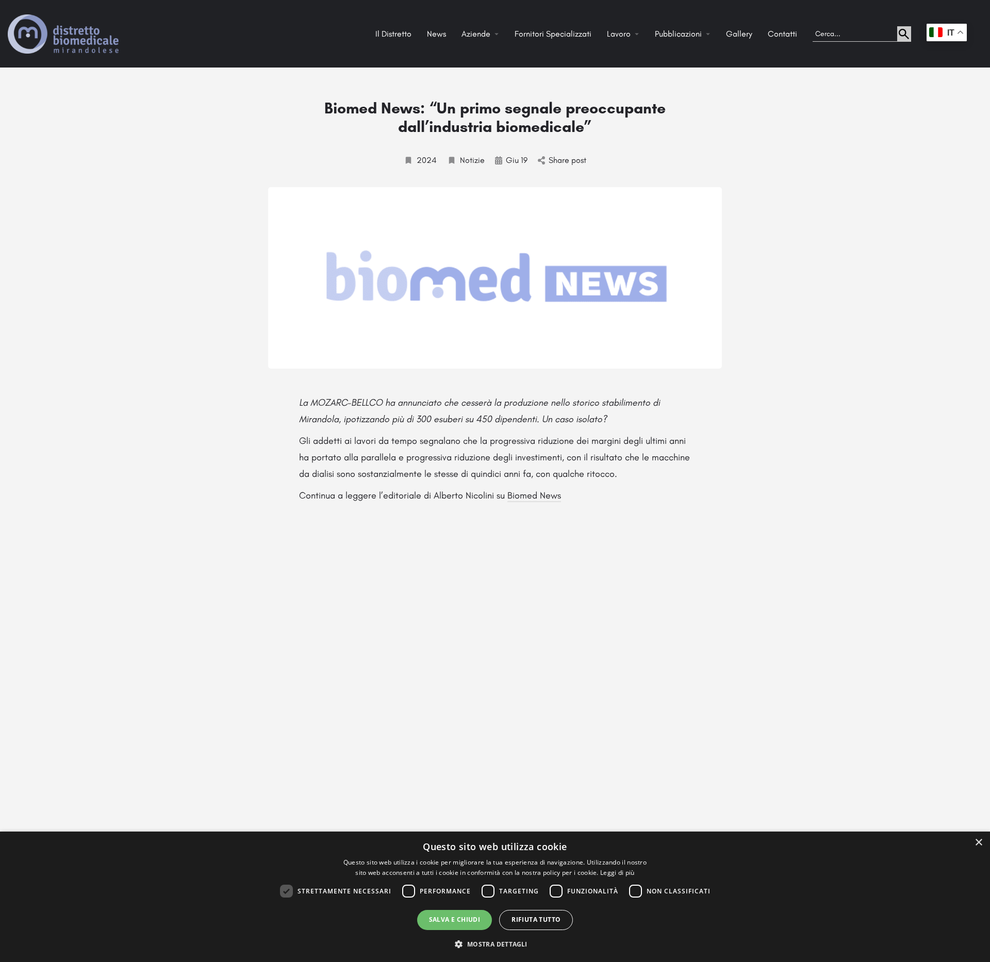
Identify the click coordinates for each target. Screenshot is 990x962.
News (436, 34)
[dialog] (495, 897)
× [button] (978, 843)
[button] (495, 944)
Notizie (472, 160)
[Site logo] (64, 33)
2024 (427, 160)
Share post (567, 160)
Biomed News (534, 495)
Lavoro (619, 34)
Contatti (782, 34)
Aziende (475, 34)
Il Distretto (393, 34)
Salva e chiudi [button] (455, 919)
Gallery (739, 34)
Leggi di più (617, 872)
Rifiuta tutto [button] (536, 919)
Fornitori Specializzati (553, 34)
